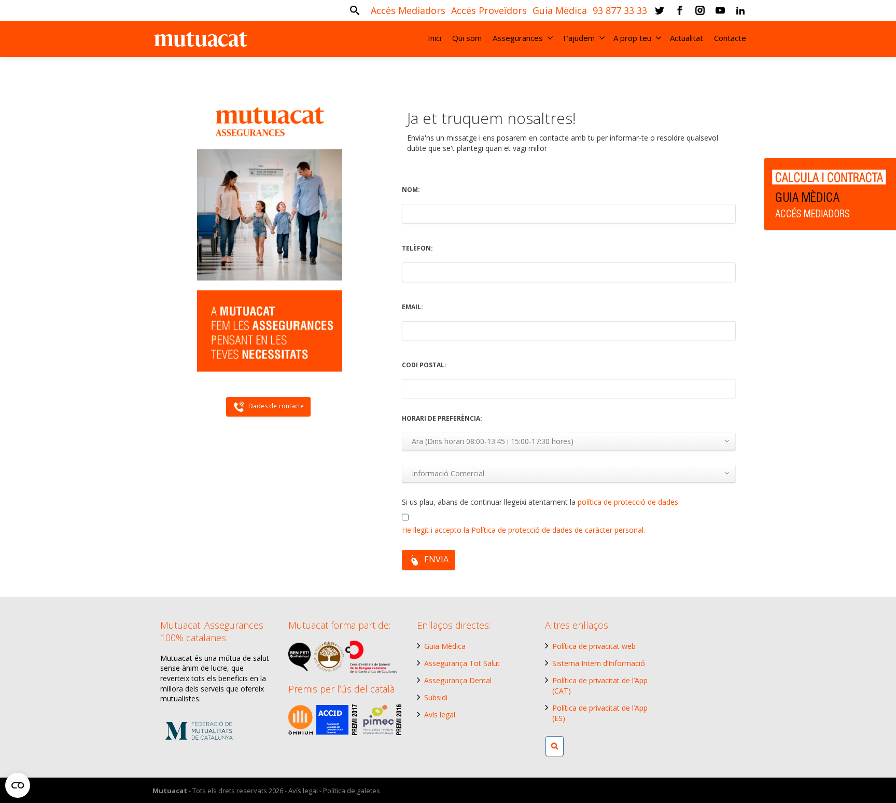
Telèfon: (417, 248)
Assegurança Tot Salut (462, 663)
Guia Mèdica (445, 646)
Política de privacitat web (594, 646)
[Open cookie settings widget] (17, 785)
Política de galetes (351, 790)
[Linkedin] (740, 10)
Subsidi (435, 697)
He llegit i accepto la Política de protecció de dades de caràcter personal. (523, 530)
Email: (412, 306)
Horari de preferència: (442, 418)
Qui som (467, 38)
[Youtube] (720, 10)
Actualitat (686, 38)
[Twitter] (659, 10)
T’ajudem (578, 38)
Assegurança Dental (458, 680)
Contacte (730, 38)
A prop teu (632, 38)
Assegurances (518, 38)
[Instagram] (700, 10)
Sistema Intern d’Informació (598, 663)
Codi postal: (424, 365)
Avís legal (439, 714)
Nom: (411, 189)
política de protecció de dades (628, 502)
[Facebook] (679, 10)
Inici (434, 38)
